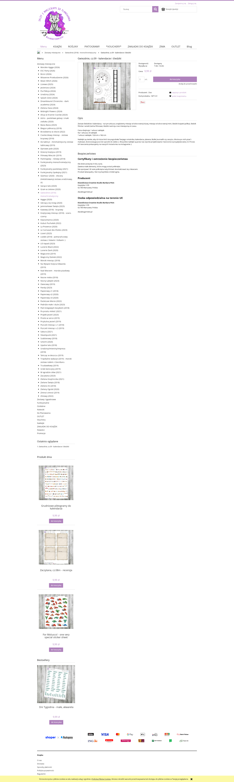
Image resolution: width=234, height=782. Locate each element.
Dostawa (40, 763)
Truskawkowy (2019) (49, 365)
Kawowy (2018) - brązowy (51, 209)
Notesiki (40, 409)
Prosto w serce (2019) (50, 318)
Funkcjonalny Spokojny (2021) (53, 172)
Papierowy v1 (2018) (49, 291)
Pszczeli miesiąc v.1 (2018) (52, 325)
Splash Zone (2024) (49, 98)
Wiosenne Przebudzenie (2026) (54, 77)
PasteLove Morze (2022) (51, 301)
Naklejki (40, 423)
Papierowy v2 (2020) (49, 294)
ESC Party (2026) (47, 70)
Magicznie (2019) (48, 253)
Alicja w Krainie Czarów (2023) (54, 114)
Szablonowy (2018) (48, 338)
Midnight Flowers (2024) (51, 111)
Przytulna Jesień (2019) (50, 321)
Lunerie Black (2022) (49, 247)
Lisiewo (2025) (46, 84)
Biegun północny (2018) (51, 128)
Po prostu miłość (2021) (50, 311)
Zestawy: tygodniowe (46, 399)
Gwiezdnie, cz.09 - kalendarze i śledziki (54, 446)
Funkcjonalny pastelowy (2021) (54, 169)
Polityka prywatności (45, 770)
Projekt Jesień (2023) (49, 314)
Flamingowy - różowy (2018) (52, 159)
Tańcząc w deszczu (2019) (51, 355)
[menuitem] (43, 46)
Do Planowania (44, 413)
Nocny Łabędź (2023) (49, 281)
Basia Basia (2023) (48, 125)
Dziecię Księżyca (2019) (50, 152)
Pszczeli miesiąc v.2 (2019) (52, 328)
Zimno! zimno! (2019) (49, 392)
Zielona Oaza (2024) (49, 108)
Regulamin (41, 774)
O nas (39, 760)
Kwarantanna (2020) (49, 220)
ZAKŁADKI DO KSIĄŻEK (47, 426)
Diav (150, 92)
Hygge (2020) (46, 199)
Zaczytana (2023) (48, 375)
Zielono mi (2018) (48, 386)
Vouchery (41, 419)
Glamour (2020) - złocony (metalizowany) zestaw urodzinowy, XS (56, 179)
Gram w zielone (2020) (50, 189)
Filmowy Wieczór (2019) (50, 155)
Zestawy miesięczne (46, 64)
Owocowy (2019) (47, 284)
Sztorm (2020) (46, 342)
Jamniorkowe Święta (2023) (52, 206)
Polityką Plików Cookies (101, 779)
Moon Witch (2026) (48, 81)
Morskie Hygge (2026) (50, 67)
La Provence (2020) (48, 226)
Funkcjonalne (43, 403)
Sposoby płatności (44, 767)
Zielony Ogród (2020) (49, 389)
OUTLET (40, 416)
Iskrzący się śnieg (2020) (51, 203)
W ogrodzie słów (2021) (50, 372)
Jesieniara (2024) (47, 87)
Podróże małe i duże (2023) (52, 304)
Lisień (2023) (46, 233)
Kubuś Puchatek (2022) (50, 223)
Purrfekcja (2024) (48, 91)
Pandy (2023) (46, 287)
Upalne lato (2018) (48, 345)
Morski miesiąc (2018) (50, 260)
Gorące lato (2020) (48, 186)
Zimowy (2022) (46, 396)
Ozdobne (41, 406)
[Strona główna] (54, 23)
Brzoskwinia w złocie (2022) (52, 131)
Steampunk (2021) (48, 335)
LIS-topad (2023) (47, 243)
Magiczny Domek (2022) (51, 257)
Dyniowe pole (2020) (49, 148)
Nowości (41, 430)
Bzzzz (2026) (45, 74)
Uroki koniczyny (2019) (50, 369)
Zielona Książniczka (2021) (52, 379)
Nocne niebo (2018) (49, 277)
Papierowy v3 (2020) (49, 297)
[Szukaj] (155, 9)
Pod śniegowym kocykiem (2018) (54, 308)
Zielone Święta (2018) (50, 382)
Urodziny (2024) (47, 94)
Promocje (41, 433)
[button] (177, 92)
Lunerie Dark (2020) (49, 250)
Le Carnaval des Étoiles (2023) (53, 230)
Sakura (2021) (46, 331)
